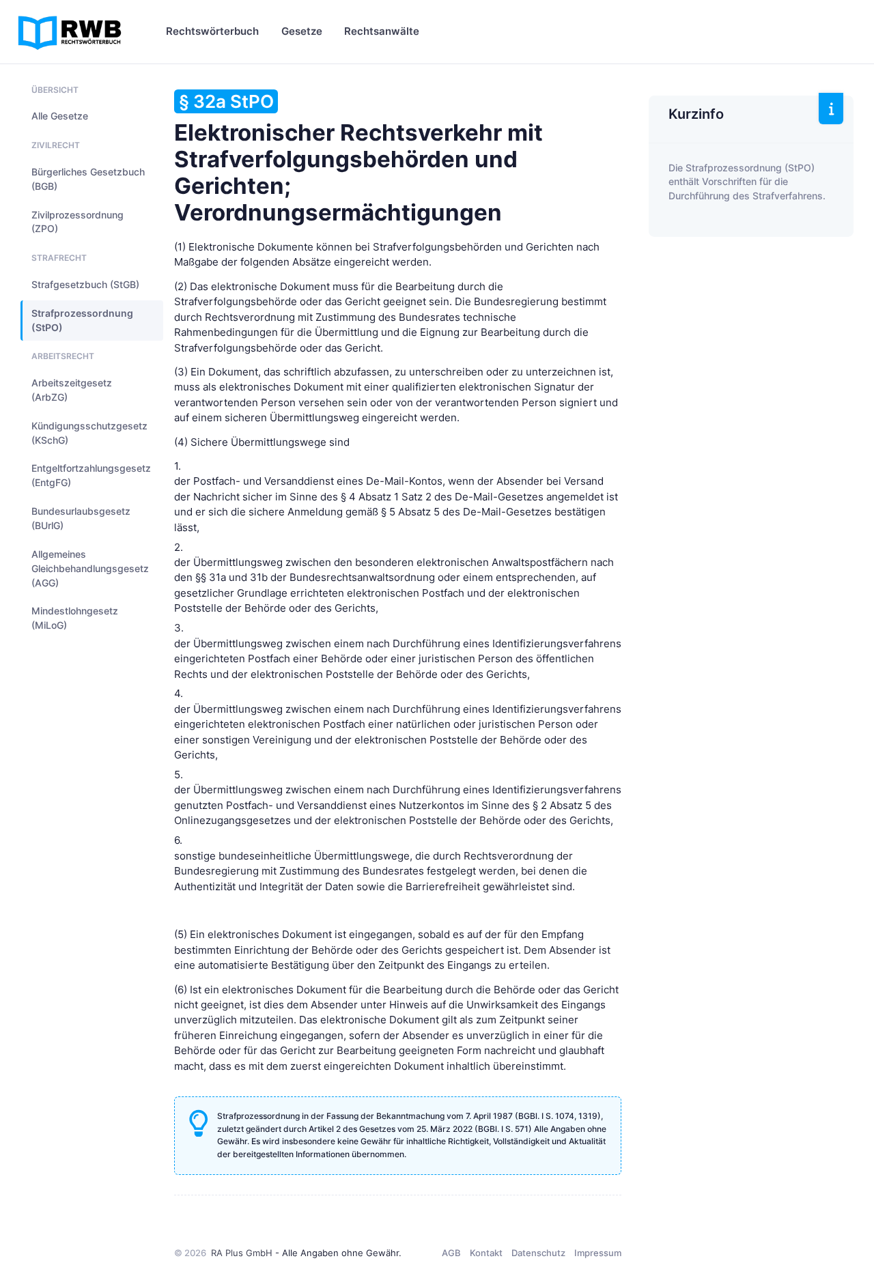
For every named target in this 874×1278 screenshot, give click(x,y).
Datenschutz (538, 1252)
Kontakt (486, 1252)
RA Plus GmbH (241, 1252)
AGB (451, 1252)
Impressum (597, 1252)
